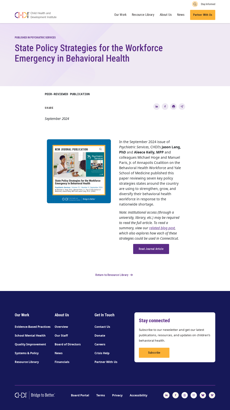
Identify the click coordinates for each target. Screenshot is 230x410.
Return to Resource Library (111, 275)
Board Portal (80, 395)
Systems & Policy (27, 353)
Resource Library (143, 15)
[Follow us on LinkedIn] (166, 395)
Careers (100, 344)
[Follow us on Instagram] (193, 395)
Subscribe (154, 352)
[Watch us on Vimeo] (212, 395)
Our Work (120, 15)
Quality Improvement (30, 344)
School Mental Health (30, 335)
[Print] (173, 106)
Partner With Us (202, 15)
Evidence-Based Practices (32, 327)
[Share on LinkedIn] (156, 106)
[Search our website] (195, 4)
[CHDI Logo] (35, 16)
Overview (61, 327)
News (181, 15)
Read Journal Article (151, 249)
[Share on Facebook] (165, 106)
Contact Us (102, 327)
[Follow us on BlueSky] (203, 395)
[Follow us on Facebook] (175, 395)
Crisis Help (102, 353)
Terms (100, 395)
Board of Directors (68, 344)
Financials (62, 362)
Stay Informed (208, 4)
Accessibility (138, 395)
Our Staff (61, 335)
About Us (166, 15)
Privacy (117, 395)
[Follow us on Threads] (184, 395)
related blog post (162, 228)
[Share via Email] (182, 106)
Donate (100, 335)
